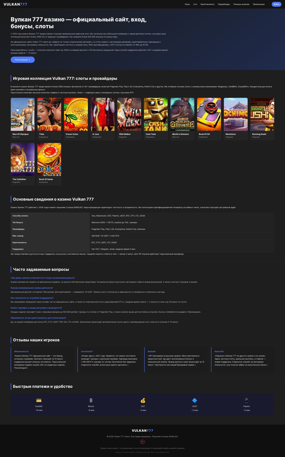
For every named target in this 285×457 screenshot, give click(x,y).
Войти (276, 4)
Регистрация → (22, 60)
